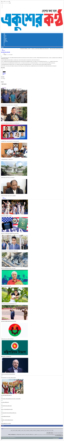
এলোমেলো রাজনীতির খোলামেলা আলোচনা (5, 416)
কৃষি (47, 430)
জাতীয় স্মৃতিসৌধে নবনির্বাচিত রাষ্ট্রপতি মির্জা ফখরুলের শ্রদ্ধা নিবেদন (8, 321)
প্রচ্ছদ (4, 33)
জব (50, 430)
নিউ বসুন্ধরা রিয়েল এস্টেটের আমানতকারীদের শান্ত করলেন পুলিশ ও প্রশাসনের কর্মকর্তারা (10, 398)
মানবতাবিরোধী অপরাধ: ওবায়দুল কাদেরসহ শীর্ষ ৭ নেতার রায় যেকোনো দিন (10, 141)
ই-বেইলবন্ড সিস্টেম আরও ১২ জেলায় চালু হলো (7, 159)
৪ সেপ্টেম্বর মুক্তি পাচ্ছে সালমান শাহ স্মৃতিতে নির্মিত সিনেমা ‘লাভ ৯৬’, (9, 303)
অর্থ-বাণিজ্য (31, 430)
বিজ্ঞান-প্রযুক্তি (5, 40)
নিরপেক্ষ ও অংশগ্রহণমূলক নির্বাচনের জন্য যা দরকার (6, 409)
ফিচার (4, 42)
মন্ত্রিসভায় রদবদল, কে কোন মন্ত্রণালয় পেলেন (6, 356)
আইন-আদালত (5, 38)
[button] (14, 95)
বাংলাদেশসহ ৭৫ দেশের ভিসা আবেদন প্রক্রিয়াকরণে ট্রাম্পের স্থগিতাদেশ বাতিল (32, 48)
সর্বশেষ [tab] (3, 197)
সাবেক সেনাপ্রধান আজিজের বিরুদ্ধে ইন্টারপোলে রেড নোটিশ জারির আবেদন (10, 123)
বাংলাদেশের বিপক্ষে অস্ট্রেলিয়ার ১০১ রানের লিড (17, 48)
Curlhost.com (61, 438)
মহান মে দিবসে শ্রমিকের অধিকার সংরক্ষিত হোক (6, 395)
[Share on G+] (2, 86)
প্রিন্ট (4, 45)
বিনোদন (4, 37)
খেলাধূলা (4, 36)
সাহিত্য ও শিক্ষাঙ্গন (6, 41)
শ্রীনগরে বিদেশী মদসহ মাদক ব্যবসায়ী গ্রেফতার (6, 405)
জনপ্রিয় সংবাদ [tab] (4, 198)
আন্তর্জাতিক (19, 430)
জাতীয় (4, 34)
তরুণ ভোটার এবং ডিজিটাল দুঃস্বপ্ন (5, 402)
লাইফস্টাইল (5, 39)
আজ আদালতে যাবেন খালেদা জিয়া (5, 52)
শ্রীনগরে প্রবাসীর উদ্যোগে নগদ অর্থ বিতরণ (6, 423)
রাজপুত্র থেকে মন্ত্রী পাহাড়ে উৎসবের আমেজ (6, 286)
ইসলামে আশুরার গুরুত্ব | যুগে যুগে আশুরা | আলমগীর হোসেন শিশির (8, 377)
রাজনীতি (16, 430)
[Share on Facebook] (1, 86)
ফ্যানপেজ (3, 425)
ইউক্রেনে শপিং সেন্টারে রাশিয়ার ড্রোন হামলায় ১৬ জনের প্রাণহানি (8, 268)
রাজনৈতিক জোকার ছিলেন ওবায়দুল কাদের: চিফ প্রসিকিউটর (8, 195)
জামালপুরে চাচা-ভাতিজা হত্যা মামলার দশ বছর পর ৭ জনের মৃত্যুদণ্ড (9, 105)
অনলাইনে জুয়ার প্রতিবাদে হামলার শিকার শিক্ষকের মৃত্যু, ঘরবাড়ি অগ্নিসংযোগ (50, 48)
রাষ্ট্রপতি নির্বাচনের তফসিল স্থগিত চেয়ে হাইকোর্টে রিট (7, 177)
